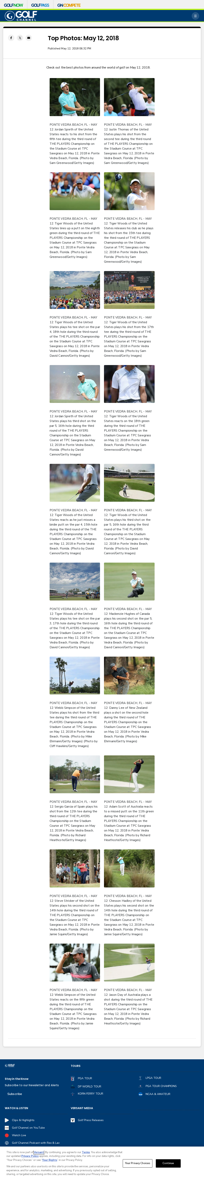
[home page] (21, 16)
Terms (86, 1152)
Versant (39, 1152)
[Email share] (29, 38)
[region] (102, 1164)
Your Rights (49, 1160)
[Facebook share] (11, 38)
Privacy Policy (30, 1156)
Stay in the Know (16, 1079)
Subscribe (14, 1094)
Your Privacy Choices (137, 1163)
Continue (168, 1163)
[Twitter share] (20, 38)
